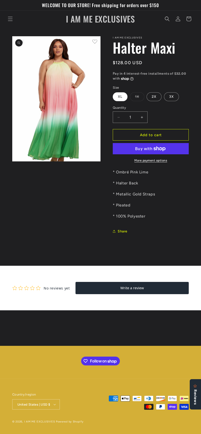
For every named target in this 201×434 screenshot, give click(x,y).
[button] (10, 18)
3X (171, 97)
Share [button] (122, 231)
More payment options (150, 160)
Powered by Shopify (70, 421)
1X (139, 97)
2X (154, 97)
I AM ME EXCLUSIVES (40, 421)
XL (120, 97)
